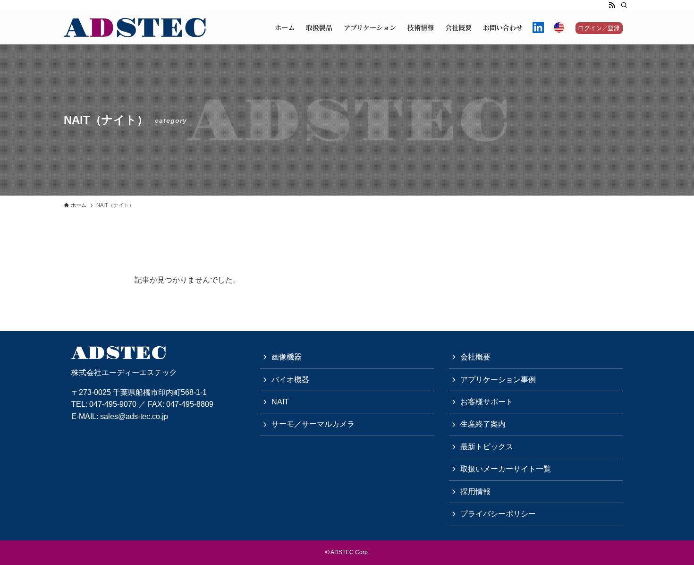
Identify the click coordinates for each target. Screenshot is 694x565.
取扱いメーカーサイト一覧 (505, 469)
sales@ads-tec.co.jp (134, 416)
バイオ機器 (290, 380)
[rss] (612, 5)
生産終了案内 (483, 424)
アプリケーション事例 (498, 380)
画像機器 (286, 357)
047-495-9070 (112, 404)
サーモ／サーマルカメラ (313, 424)
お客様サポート (486, 402)
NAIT (280, 402)
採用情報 (475, 492)
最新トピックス (486, 447)
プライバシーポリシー (498, 514)
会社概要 (475, 357)
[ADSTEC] (135, 27)
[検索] (624, 5)
